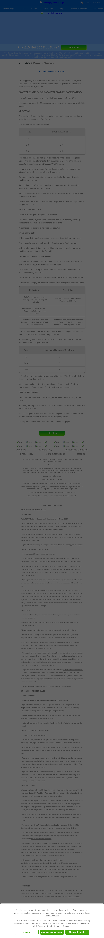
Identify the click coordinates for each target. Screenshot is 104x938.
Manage (26, 932)
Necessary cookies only (52, 932)
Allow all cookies (77, 932)
